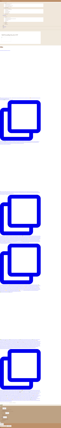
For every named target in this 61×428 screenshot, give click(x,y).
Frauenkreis (6, 10)
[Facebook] (1, 1)
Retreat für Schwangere (8, 9)
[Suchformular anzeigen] (3, 25)
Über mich (6, 22)
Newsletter (6, 20)
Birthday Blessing (7, 11)
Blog (6, 21)
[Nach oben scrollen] (0, 405)
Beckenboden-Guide (8, 19)
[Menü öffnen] (3, 28)
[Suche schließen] (2, 424)
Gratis (2, 417)
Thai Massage (6, 7)
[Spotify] (2, 47)
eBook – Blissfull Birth (8, 6)
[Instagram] (0, 1)
